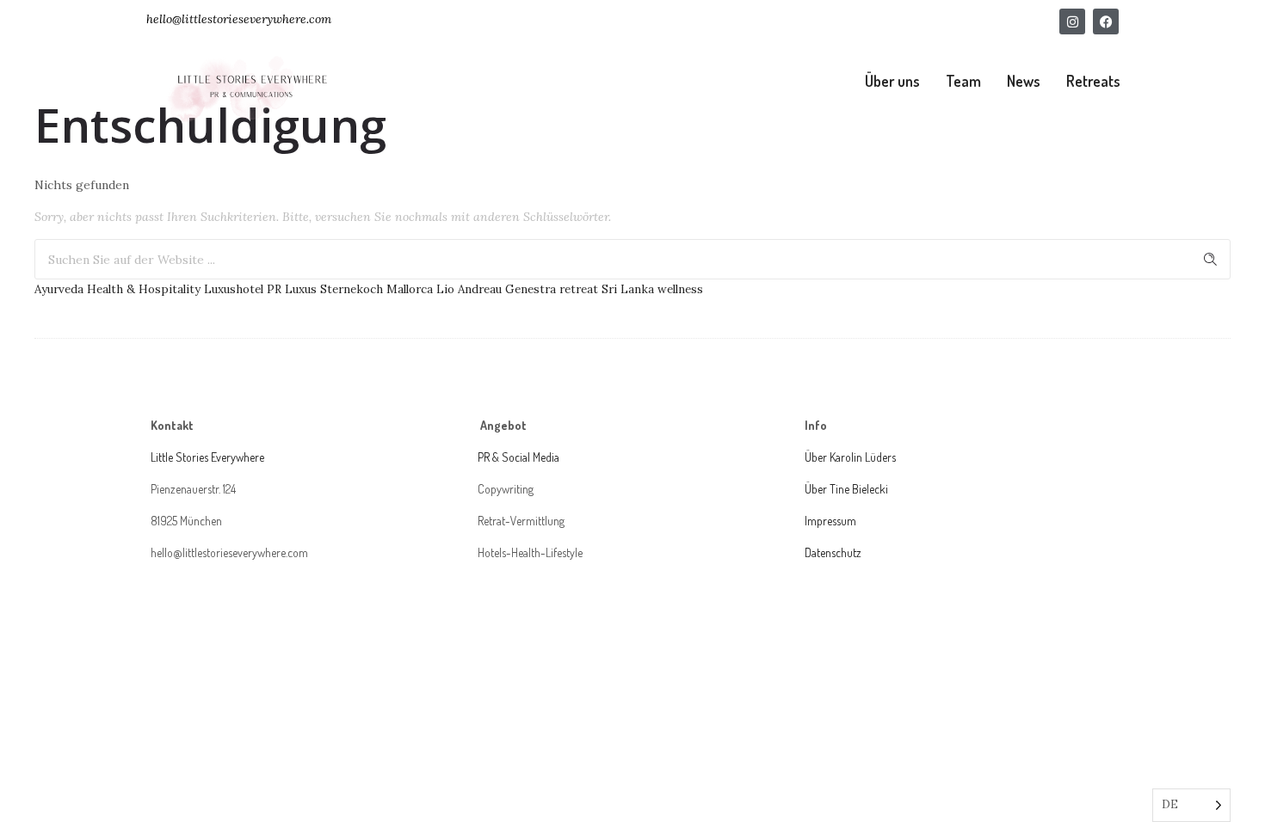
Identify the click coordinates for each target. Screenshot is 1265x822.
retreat (578, 289)
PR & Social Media (518, 457)
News (1023, 80)
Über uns (892, 80)
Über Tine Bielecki (846, 489)
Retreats (1093, 80)
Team (963, 80)
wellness (680, 289)
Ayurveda (58, 289)
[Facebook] (1106, 21)
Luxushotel (233, 289)
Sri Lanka (628, 289)
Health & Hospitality (144, 289)
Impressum (830, 520)
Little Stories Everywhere (209, 457)
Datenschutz (833, 552)
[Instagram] (1072, 21)
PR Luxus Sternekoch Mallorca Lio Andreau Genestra (411, 289)
